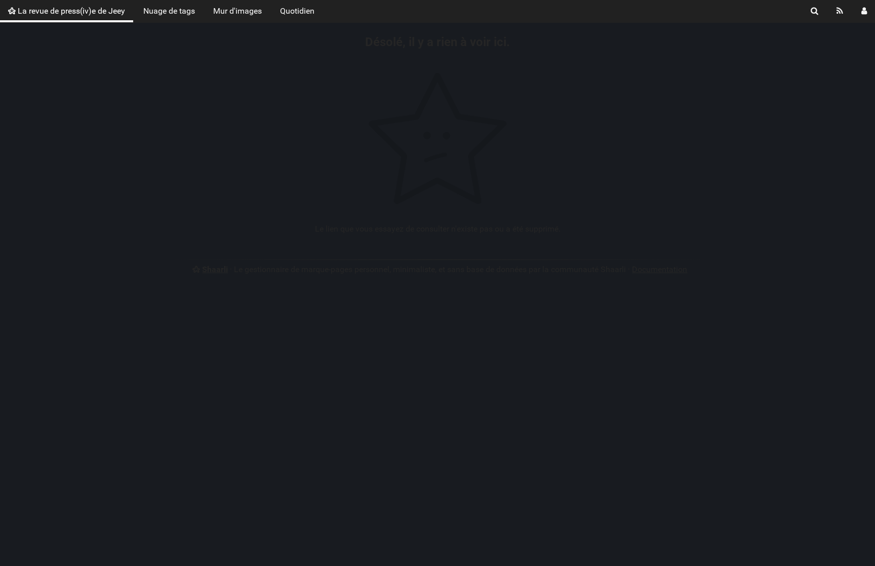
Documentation (659, 269)
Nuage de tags (169, 11)
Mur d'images (237, 11)
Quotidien (297, 11)
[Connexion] (864, 11)
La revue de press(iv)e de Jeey (70, 11)
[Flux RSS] (839, 11)
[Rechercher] (814, 11)
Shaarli (215, 269)
